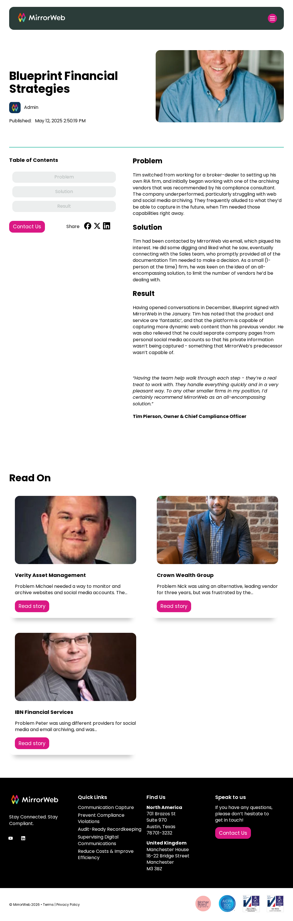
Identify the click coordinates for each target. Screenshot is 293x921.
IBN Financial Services (44, 712)
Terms (48, 904)
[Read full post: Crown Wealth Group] (217, 531)
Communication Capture (106, 807)
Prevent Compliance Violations (101, 818)
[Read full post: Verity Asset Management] (75, 531)
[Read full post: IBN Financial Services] (75, 668)
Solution (64, 191)
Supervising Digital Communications (98, 840)
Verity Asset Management (50, 575)
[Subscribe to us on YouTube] (10, 838)
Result (64, 206)
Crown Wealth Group (185, 575)
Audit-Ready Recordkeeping (109, 829)
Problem (64, 177)
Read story (32, 606)
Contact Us (27, 226)
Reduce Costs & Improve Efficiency (106, 854)
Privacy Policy (68, 904)
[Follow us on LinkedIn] (23, 838)
